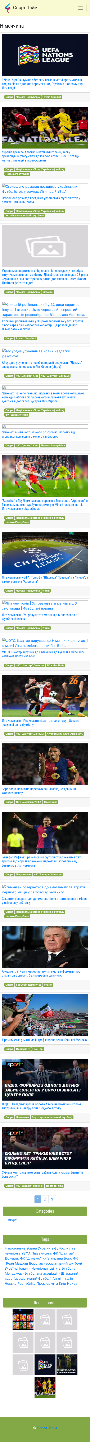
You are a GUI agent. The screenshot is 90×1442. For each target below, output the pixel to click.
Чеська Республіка (28, 96)
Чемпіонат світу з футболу (53, 1268)
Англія (58, 1278)
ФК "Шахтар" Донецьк (55, 375)
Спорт (9, 96)
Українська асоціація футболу (24, 215)
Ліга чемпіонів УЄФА (28, 802)
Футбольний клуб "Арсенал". (65, 733)
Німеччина (50, 802)
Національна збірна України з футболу (40, 169)
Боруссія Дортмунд (28, 984)
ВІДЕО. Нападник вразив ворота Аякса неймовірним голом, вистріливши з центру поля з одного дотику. (41, 1106)
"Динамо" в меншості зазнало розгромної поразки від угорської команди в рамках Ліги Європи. (38, 434)
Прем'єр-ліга (54, 1185)
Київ (62, 1283)
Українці (47, 291)
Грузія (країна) (51, 96)
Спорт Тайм (24, 7)
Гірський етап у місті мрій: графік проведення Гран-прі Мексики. (45, 1040)
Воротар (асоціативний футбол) (52, 1117)
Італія (46, 590)
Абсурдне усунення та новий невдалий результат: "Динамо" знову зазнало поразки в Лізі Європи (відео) (42, 365)
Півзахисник (23, 874)
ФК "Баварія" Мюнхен (48, 874)
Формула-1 (23, 1048)
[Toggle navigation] (81, 8)
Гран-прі (37, 1048)
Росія (19, 338)
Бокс (68, 1258)
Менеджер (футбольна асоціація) (32, 1273)
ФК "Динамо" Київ (27, 375)
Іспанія (48, 984)
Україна (56, 1258)
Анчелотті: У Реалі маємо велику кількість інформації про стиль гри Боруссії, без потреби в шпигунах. (41, 973)
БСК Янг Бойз (55, 665)
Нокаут (73, 1283)
